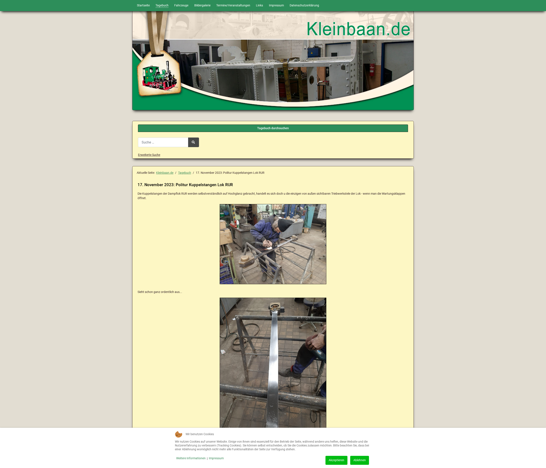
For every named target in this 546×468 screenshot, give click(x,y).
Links (259, 5)
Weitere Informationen (191, 458)
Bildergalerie (202, 5)
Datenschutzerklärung (304, 5)
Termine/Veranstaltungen (233, 5)
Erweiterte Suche (149, 155)
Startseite (143, 5)
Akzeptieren (336, 460)
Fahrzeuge (181, 5)
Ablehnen (359, 460)
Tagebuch (161, 5)
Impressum (276, 5)
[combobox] (163, 142)
